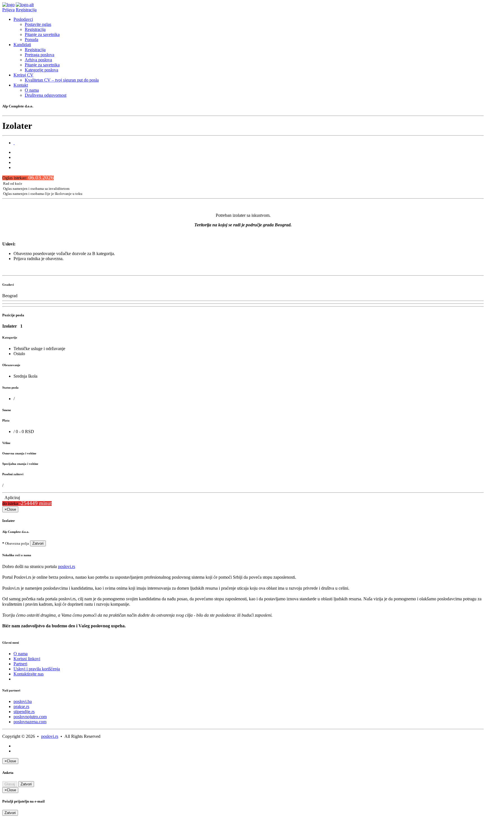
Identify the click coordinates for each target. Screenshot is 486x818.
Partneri (20, 663)
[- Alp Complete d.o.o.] (14, 142)
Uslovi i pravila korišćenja (37, 668)
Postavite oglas (38, 24)
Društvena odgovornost (45, 95)
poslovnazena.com (30, 721)
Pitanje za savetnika (42, 34)
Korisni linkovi (27, 658)
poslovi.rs (66, 566)
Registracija (26, 9)
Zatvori (38, 543)
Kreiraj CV (23, 75)
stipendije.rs (24, 711)
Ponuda (31, 39)
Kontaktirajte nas (29, 673)
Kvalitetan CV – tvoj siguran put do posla (62, 80)
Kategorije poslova (41, 69)
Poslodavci (23, 19)
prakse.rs (21, 706)
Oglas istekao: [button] (28, 177)
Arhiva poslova (38, 59)
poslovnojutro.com (30, 716)
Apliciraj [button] (11, 497)
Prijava (8, 9)
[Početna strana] (8, 4)
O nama (32, 90)
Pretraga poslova (39, 54)
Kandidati (22, 44)
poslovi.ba (23, 701)
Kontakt (21, 85)
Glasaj (9, 784)
